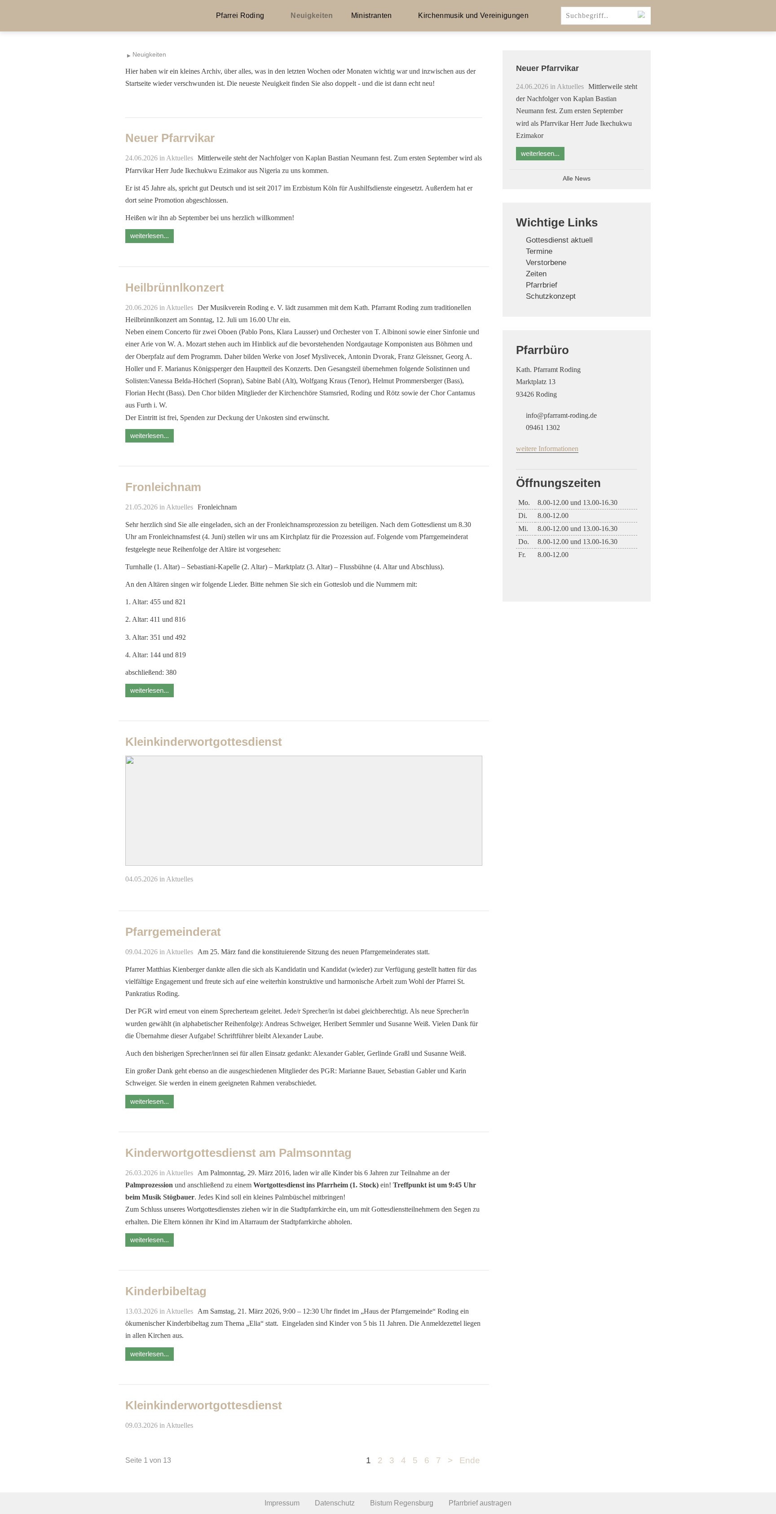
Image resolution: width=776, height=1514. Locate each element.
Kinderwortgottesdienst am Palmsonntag (238, 1153)
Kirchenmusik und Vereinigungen (473, 15)
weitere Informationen (547, 448)
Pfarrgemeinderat (173, 931)
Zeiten (536, 274)
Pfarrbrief (541, 285)
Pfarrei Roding (240, 15)
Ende (469, 1460)
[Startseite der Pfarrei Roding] (154, 16)
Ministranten (371, 15)
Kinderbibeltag (166, 1291)
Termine (539, 251)
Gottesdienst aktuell (559, 240)
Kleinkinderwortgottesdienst (203, 741)
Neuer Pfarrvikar (170, 138)
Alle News (577, 178)
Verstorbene (546, 262)
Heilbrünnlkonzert (174, 287)
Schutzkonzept (551, 296)
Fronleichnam (163, 487)
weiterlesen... (149, 235)
